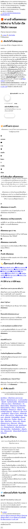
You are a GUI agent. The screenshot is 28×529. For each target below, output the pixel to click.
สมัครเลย (7, 14)
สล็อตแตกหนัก (8, 431)
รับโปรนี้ (10, 115)
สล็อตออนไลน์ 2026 (9, 427)
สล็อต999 (3, 425)
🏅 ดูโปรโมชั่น (11, 35)
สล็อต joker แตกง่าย (12, 275)
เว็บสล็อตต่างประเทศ (12, 425)
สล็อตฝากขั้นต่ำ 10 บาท (12, 273)
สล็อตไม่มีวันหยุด (22, 401)
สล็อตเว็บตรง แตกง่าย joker (15, 398)
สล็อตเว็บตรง (8, 421)
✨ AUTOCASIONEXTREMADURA (11, 13)
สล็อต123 (20, 423)
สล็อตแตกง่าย (12, 409)
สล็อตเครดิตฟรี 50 (5, 407)
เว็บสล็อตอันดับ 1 (16, 429)
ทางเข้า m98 (4, 86)
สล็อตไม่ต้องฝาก (17, 403)
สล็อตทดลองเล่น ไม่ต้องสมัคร (18, 405)
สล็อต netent (14, 423)
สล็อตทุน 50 (16, 411)
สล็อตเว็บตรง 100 (19, 427)
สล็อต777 (3, 399)
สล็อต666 (23, 421)
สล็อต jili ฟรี (23, 411)
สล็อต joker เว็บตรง (6, 403)
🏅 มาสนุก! (4, 35)
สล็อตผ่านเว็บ (8, 277)
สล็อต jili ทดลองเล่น (20, 269)
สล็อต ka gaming (6, 271)
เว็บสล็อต (14, 419)
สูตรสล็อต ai (4, 398)
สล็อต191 (20, 419)
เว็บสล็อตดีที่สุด (15, 417)
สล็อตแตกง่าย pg (5, 423)
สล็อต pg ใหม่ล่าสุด (22, 515)
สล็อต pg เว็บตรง (14, 413)
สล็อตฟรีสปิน (4, 409)
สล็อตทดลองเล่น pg (12, 399)
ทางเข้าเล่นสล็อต (22, 399)
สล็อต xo (13, 407)
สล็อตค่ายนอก (21, 407)
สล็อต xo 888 (16, 421)
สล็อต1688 (7, 417)
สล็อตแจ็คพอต (19, 415)
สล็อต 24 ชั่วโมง (9, 415)
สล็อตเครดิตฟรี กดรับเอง (8, 267)
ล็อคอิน (3, 14)
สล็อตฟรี (3, 401)
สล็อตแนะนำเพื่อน (5, 429)
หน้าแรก (3, 515)
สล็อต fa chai (7, 419)
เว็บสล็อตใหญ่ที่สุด (12, 401)
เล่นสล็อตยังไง (5, 413)
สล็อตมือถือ (15, 271)
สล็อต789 (19, 409)
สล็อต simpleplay (20, 267)
